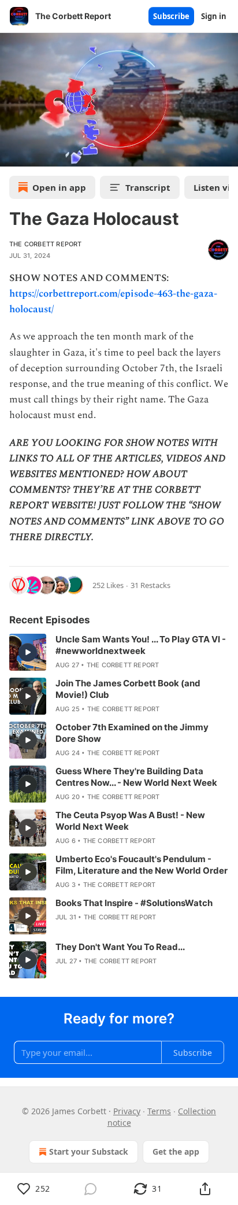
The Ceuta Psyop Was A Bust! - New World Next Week (130, 821)
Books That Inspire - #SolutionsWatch (134, 902)
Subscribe (171, 16)
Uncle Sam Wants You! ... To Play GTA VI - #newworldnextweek (140, 645)
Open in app (59, 187)
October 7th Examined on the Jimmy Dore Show (132, 733)
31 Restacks (150, 585)
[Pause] (12, 153)
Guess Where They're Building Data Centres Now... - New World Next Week (136, 777)
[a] (27, 652)
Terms (159, 1111)
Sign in (213, 16)
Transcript (147, 187)
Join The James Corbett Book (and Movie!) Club (127, 689)
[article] (119, 652)
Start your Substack (88, 1151)
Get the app (176, 1151)
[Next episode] (38, 153)
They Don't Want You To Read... (120, 946)
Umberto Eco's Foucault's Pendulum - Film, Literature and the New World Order (141, 864)
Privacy (126, 1111)
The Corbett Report (45, 244)
